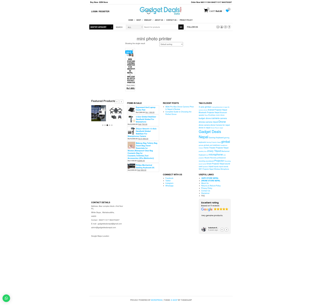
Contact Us (171, 20)
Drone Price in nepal (217, 128)
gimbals (201, 145)
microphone (216, 154)
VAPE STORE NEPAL (210, 178)
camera (215, 118)
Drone (222, 121)
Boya (206, 115)
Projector (219, 160)
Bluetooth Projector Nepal (209, 112)
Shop (138, 20)
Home (130, 20)
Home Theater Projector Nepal (216, 147)
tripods (216, 166)
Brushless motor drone (216, 115)
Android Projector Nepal (217, 109)
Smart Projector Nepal (216, 163)
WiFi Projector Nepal (206, 169)
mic (207, 155)
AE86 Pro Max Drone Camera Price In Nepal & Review (179, 107)
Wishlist (147, 20)
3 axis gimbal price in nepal (219, 107)
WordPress (156, 300)
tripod (211, 166)
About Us (159, 20)
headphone (223, 145)
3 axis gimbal (205, 106)
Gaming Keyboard (216, 137)
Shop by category (98, 27)
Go (181, 27)
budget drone (205, 118)
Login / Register (100, 11)
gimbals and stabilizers (212, 145)
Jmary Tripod (214, 150)
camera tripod (211, 121)
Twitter (168, 180)
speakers (205, 167)
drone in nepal (204, 127)
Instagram (169, 183)
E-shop (174, 300)
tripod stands (223, 166)
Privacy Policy (186, 20)
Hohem (201, 148)
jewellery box (202, 151)
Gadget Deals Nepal (210, 134)
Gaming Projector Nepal (213, 142)
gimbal (225, 141)
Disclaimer (205, 193)
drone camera (204, 125)
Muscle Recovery (211, 157)
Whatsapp (169, 185)
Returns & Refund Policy (211, 185)
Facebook (169, 178)
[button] (121, 102)
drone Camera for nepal (220, 125)
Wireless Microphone (221, 169)
